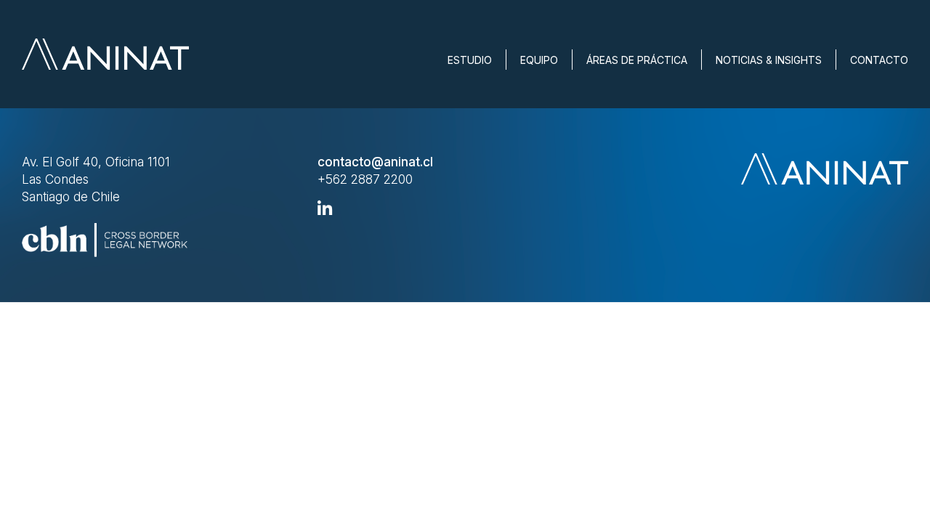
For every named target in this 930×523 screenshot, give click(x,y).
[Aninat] (105, 54)
